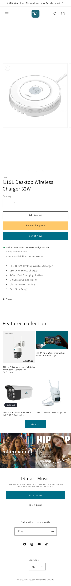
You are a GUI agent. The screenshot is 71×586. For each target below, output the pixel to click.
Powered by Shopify (45, 579)
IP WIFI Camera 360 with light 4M (51, 412)
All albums (35, 495)
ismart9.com (30, 579)
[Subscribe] (53, 531)
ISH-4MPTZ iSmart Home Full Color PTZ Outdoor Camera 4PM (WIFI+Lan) (19, 369)
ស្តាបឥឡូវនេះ (35, 504)
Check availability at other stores (24, 256)
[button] (7, 13)
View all (35, 424)
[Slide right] (43, 171)
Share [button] (9, 299)
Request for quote (35, 225)
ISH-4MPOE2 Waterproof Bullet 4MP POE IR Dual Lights (17, 413)
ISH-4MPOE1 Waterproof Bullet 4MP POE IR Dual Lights (50, 354)
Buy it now (35, 235)
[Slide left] (28, 171)
